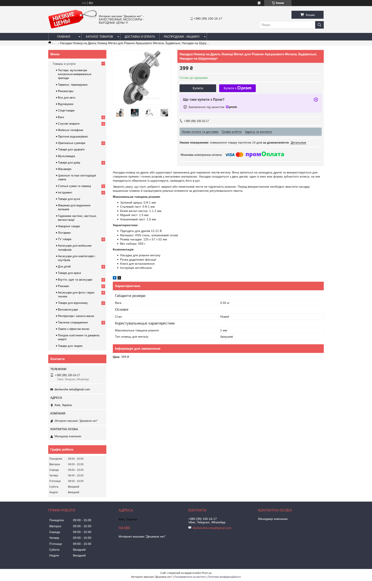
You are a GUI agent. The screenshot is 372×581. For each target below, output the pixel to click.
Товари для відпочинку (73, 302)
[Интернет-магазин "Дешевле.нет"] (72, 27)
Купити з (230, 88)
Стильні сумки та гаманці (74, 186)
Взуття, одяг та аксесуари (75, 279)
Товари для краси (69, 273)
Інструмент (65, 192)
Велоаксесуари (68, 309)
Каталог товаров (99, 36)
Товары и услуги (64, 63)
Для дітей (64, 266)
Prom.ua (207, 573)
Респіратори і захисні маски (76, 316)
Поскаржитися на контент (190, 576)
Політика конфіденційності (224, 576)
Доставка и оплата (140, 36)
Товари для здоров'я (71, 149)
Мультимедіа (66, 156)
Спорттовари (66, 110)
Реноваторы (65, 91)
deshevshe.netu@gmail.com (72, 389)
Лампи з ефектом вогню (73, 329)
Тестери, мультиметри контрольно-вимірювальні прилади (74, 74)
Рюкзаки (63, 286)
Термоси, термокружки (72, 84)
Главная (63, 36)
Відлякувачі (65, 104)
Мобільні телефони (70, 130)
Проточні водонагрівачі (73, 136)
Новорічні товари (69, 226)
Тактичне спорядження (73, 322)
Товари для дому (69, 162)
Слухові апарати (68, 123)
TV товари (64, 239)
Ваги (61, 117)
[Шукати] (319, 25)
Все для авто (66, 97)
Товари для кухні (69, 199)
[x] (119, 278)
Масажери (64, 169)
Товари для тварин (70, 346)
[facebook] (114, 278)
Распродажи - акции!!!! (182, 36)
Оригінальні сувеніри (71, 143)
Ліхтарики (64, 232)
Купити (198, 88)
